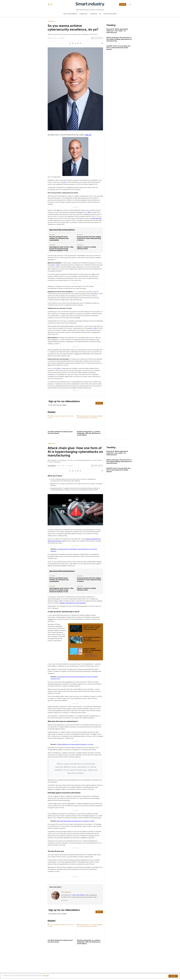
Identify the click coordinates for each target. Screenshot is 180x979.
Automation (93, 13)
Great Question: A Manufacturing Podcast (91, 641)
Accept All (173, 976)
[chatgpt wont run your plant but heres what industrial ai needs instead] (76, 614)
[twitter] (75, 43)
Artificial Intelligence (110, 13)
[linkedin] (72, 43)
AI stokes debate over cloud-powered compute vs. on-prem (75, 714)
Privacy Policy (46, 975)
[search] (51, 4)
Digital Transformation (70, 13)
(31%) (58, 360)
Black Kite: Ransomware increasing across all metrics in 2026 (75, 788)
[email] (80, 43)
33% (64, 182)
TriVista (73, 857)
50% (95, 322)
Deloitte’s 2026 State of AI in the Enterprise (73, 589)
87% (58, 262)
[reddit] (78, 43)
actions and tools (96, 215)
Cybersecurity (83, 13)
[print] (102, 43)
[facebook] (70, 43)
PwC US (88, 135)
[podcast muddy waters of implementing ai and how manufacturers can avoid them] (76, 637)
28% (89, 209)
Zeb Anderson (52, 454)
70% (95, 288)
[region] (90, 976)
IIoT (100, 13)
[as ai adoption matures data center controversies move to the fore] (76, 625)
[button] (49, 4)
